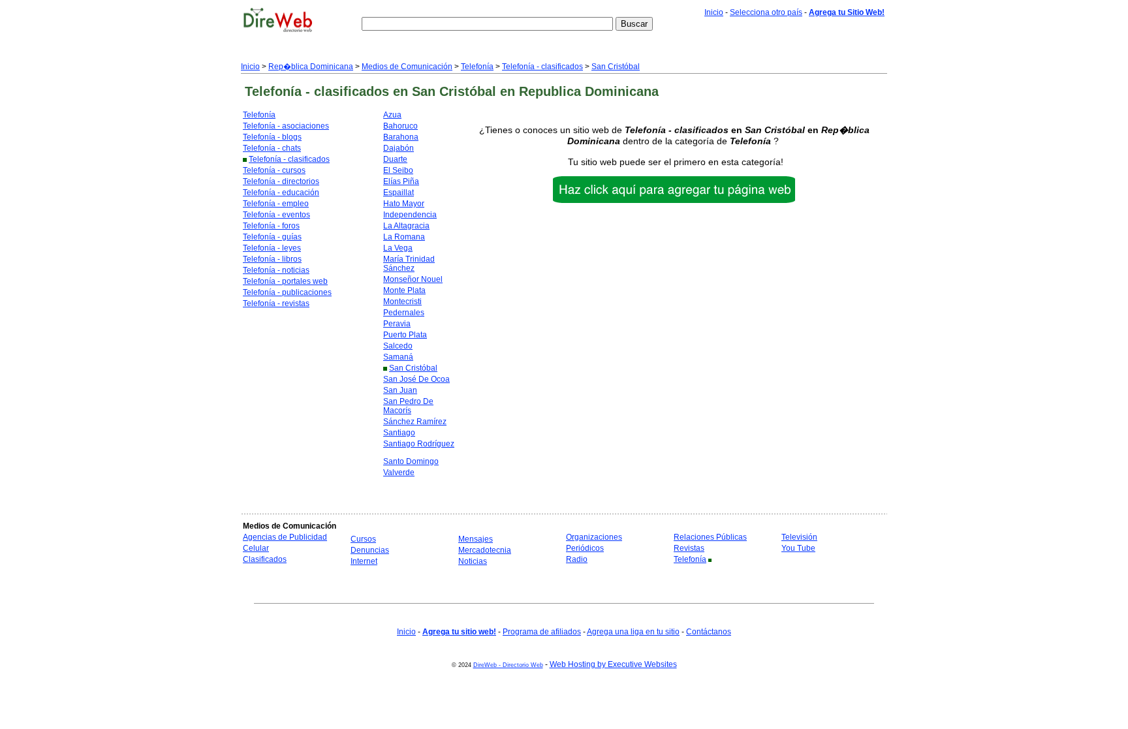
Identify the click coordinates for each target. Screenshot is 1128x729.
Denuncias (370, 550)
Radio (577, 559)
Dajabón (398, 148)
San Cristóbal (615, 66)
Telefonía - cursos (274, 170)
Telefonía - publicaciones (287, 292)
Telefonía (477, 66)
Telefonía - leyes (272, 248)
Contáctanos (708, 631)
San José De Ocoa (416, 379)
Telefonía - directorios (281, 181)
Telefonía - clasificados (542, 66)
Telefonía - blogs (272, 137)
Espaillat (398, 192)
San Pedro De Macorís (408, 406)
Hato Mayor (403, 203)
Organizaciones (594, 537)
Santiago (399, 432)
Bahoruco (400, 126)
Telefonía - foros (271, 225)
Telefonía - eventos (276, 214)
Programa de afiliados (542, 631)
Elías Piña (401, 181)
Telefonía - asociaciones (286, 126)
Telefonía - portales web (285, 281)
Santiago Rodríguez (418, 443)
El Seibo (398, 170)
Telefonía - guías (272, 236)
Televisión (799, 537)
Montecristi (402, 301)
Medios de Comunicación (407, 66)
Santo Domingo (411, 461)
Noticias (472, 561)
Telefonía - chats (272, 148)
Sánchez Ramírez (414, 421)
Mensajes (475, 539)
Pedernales (403, 312)
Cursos (363, 539)
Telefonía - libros (272, 259)
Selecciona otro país (766, 12)
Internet (364, 561)
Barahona (400, 137)
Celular (256, 548)
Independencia (410, 214)
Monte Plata (404, 290)
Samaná (398, 357)
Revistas (689, 548)
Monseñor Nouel (413, 279)
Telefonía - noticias (276, 270)
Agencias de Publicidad (285, 537)
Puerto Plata (405, 334)
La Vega (398, 248)
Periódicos (585, 548)
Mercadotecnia (484, 550)
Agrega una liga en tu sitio (633, 631)
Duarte (395, 159)
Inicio (713, 12)
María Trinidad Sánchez (409, 264)
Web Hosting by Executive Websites (613, 664)
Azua (392, 114)
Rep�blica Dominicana (310, 66)
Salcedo (398, 345)
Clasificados (265, 559)
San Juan (400, 390)
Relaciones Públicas (710, 537)
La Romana (404, 236)
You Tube (798, 548)
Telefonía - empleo (276, 203)
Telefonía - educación (281, 192)
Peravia (397, 323)
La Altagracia (406, 225)
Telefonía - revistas (276, 303)
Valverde (399, 472)
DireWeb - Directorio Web (508, 665)
